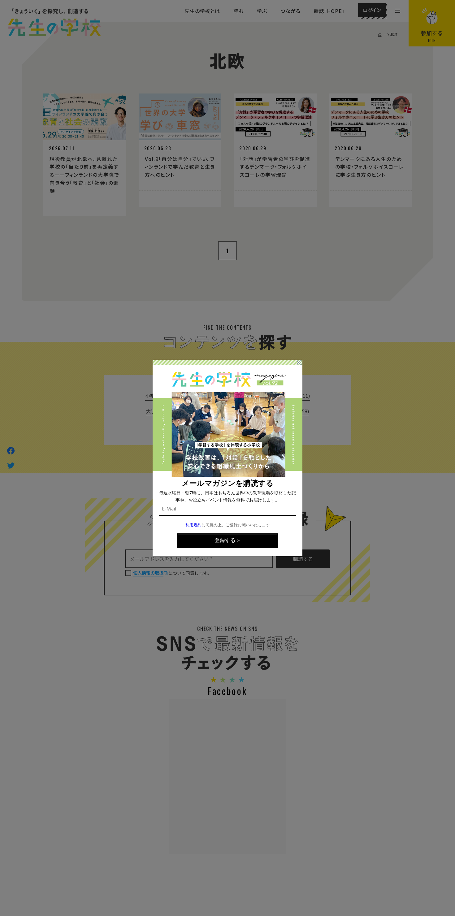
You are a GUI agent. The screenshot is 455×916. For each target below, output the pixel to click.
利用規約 (193, 525)
